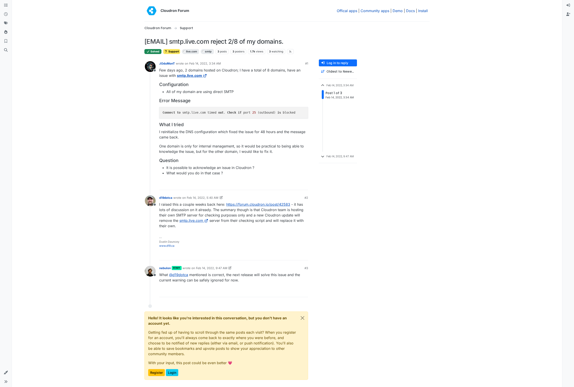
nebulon (165, 268)
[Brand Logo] (151, 10)
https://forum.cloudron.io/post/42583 (258, 204)
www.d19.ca (166, 245)
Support (173, 51)
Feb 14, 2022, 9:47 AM (211, 268)
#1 (306, 63)
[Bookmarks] (6, 41)
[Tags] (6, 23)
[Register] (568, 14)
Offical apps (347, 11)
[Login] (568, 5)
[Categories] (6, 5)
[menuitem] (568, 5)
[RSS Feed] (290, 51)
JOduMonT (167, 63)
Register (156, 372)
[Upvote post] (297, 184)
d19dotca (165, 197)
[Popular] (6, 32)
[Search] (6, 50)
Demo (398, 11)
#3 (306, 268)
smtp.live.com (189, 75)
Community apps (375, 11)
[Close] (302, 318)
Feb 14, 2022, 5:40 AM (202, 197)
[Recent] (6, 14)
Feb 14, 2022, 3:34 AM (205, 63)
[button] (6, 372)
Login (172, 372)
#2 (306, 197)
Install (423, 11)
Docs (410, 11)
